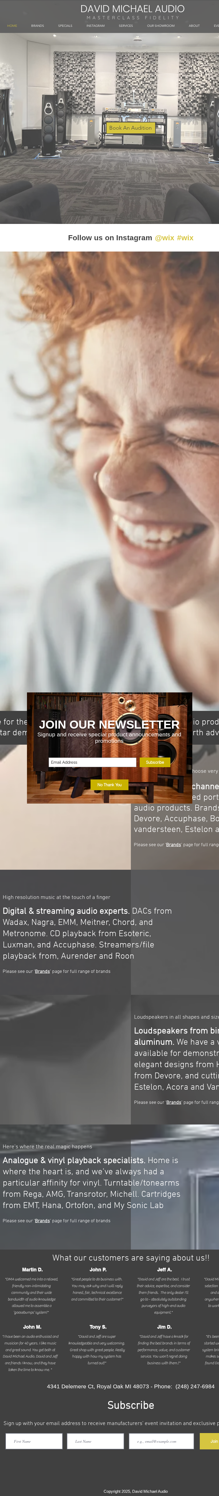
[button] (109, 784)
